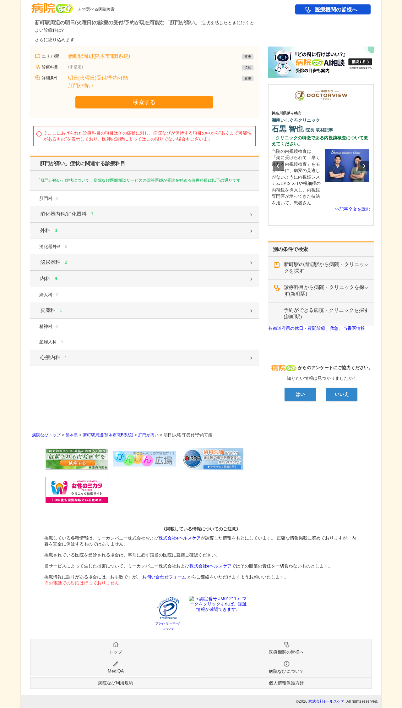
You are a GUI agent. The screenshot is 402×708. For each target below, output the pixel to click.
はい (300, 394)
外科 (48, 230)
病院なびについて (286, 671)
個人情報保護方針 (286, 682)
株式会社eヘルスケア (180, 537)
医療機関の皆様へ (336, 10)
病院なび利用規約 (115, 682)
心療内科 (53, 357)
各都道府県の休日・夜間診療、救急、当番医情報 (316, 328)
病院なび (52, 6)
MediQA (116, 670)
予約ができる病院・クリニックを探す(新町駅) (326, 313)
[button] (278, 166)
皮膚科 (51, 310)
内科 (48, 278)
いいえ (342, 394)
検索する (144, 102)
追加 (247, 67)
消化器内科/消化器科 (67, 214)
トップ (115, 652)
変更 (247, 56)
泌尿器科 (53, 262)
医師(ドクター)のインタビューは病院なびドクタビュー (373, 87)
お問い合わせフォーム (164, 576)
